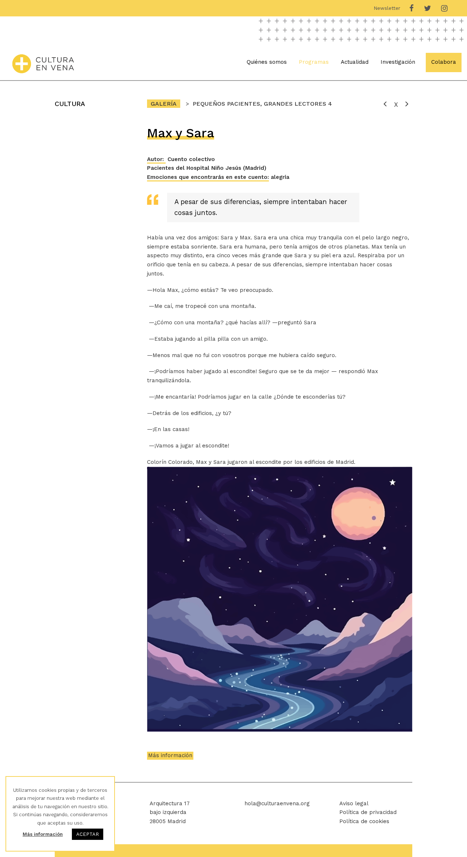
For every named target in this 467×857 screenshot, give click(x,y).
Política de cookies (364, 821)
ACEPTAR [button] (87, 834)
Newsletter (387, 8)
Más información (170, 755)
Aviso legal (353, 803)
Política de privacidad (368, 812)
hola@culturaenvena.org (277, 803)
